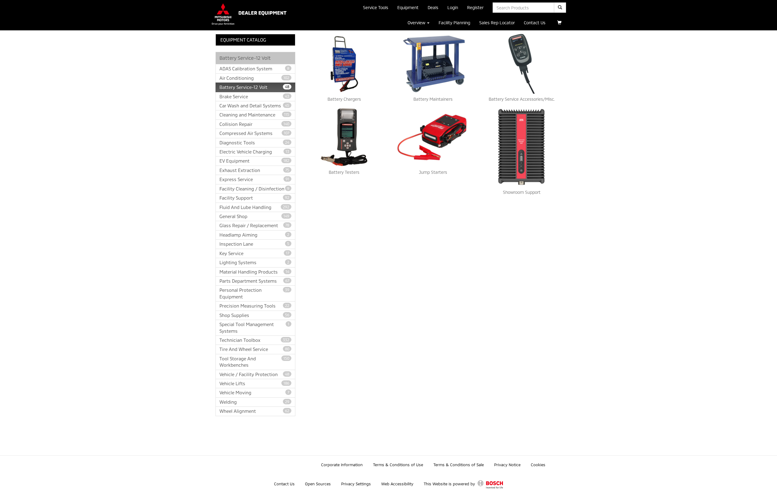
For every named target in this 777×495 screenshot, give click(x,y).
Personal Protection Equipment (254, 293)
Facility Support (254, 197)
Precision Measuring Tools (254, 305)
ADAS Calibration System (254, 68)
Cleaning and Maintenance (254, 114)
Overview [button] (417, 22)
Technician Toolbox (254, 340)
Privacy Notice (507, 464)
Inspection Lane (254, 244)
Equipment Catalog (243, 39)
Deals (433, 7)
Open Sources (318, 483)
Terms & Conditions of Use (398, 464)
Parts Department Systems (254, 281)
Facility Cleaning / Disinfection (254, 188)
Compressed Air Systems (254, 133)
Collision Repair (254, 124)
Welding (254, 402)
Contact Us (534, 22)
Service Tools (375, 7)
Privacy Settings (356, 483)
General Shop (254, 216)
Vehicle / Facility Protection (254, 374)
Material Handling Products (254, 271)
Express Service (254, 179)
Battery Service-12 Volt (254, 87)
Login (452, 7)
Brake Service (254, 96)
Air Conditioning (254, 78)
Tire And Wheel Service (254, 349)
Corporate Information (342, 464)
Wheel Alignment (254, 411)
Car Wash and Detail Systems (254, 105)
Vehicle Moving (254, 392)
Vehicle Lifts (254, 383)
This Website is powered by (450, 483)
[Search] (560, 7)
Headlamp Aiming (254, 234)
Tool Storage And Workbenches (254, 362)
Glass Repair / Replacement (254, 225)
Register (475, 7)
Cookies (538, 464)
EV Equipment (254, 160)
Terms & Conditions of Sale (458, 464)
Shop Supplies (254, 315)
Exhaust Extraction (254, 170)
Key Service (254, 253)
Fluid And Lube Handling (254, 207)
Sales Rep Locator (497, 22)
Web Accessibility (397, 483)
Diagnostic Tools (254, 142)
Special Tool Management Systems (254, 327)
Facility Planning (454, 22)
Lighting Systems (254, 262)
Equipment (408, 7)
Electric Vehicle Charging (254, 151)
